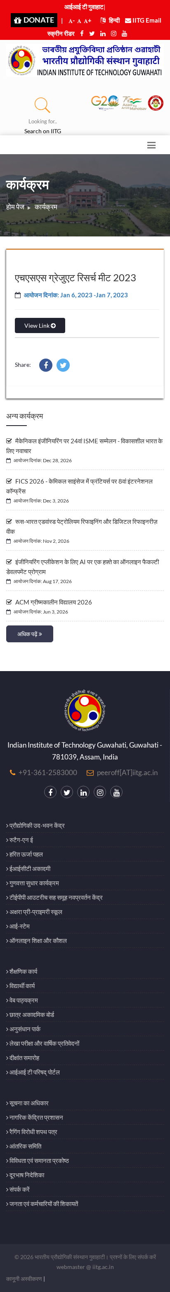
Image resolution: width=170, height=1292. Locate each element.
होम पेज (15, 206)
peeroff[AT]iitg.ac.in (127, 772)
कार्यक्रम (46, 206)
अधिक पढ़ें (28, 633)
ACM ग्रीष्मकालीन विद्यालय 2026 (53, 602)
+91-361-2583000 (48, 772)
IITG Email (146, 20)
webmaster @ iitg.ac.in (85, 1266)
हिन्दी (114, 20)
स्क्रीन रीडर (61, 33)
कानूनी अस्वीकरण (24, 1278)
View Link (37, 325)
